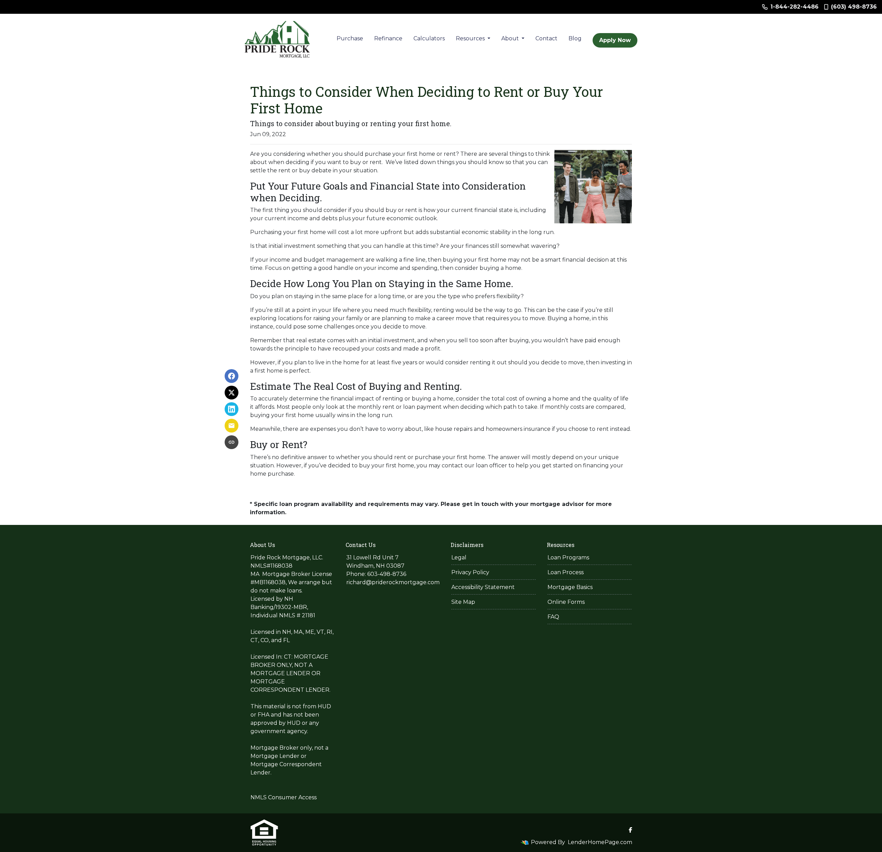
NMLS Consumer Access (283, 797)
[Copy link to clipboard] (231, 442)
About (510, 38)
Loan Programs (568, 557)
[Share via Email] (231, 426)
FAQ (553, 616)
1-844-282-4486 (794, 6)
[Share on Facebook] (231, 376)
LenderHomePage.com (600, 842)
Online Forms (566, 602)
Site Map (463, 602)
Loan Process (565, 572)
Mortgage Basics (570, 587)
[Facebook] (630, 830)
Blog (575, 38)
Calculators (429, 38)
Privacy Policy (470, 572)
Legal (458, 557)
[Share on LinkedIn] (231, 409)
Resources (471, 38)
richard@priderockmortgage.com (393, 582)
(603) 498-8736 (854, 6)
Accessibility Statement (483, 587)
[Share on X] (231, 392)
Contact (546, 38)
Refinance (388, 38)
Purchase (350, 38)
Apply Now (615, 40)
